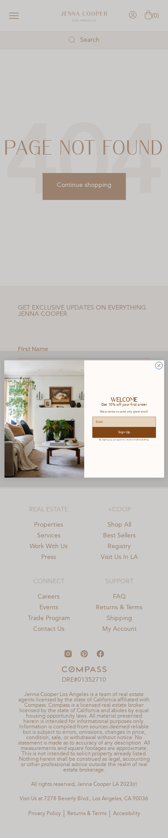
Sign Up (124, 432)
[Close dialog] (158, 365)
